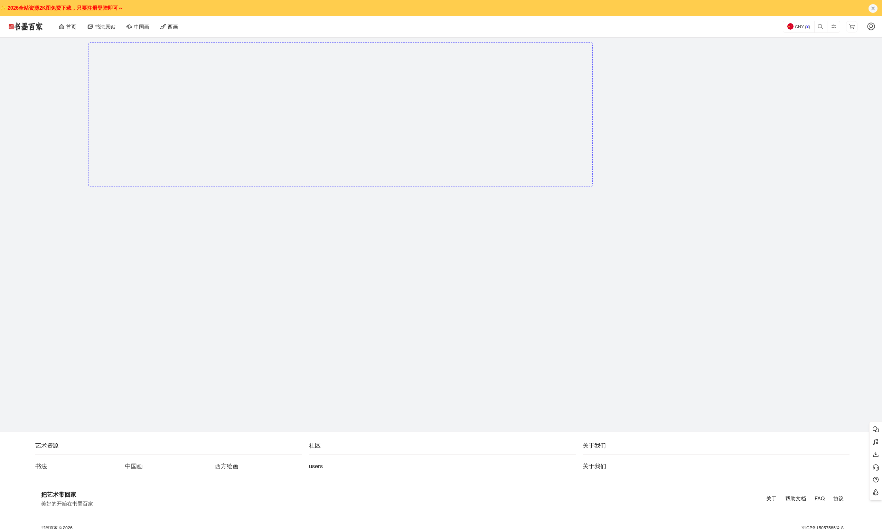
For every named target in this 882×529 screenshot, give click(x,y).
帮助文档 (795, 498)
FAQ (820, 498)
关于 (771, 498)
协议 (838, 498)
